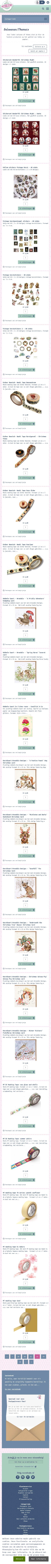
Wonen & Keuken (25, 1510)
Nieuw (25, 1521)
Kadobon (25, 1534)
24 (20, 1362)
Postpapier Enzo (25, 1506)
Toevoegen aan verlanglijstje (15, 105)
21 (31, 1356)
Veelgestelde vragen (25, 1490)
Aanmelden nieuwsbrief (24, 1466)
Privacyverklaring (25, 1499)
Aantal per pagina (37, 51)
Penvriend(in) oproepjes (25, 1528)
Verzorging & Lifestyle (25, 1508)
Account (25, 1488)
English (25, 1495)
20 (25, 1356)
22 (37, 1356)
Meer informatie (38, 1559)
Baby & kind (25, 1512)
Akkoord (19, 1559)
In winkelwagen (26, 101)
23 (43, 1356)
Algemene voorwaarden (25, 1493)
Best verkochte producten (25, 1519)
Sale (25, 1514)
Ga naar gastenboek (13, 1389)
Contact (25, 1497)
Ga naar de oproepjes (25, 1416)
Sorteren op (39, 46)
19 (18, 1356)
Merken (25, 1517)
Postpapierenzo (25, 1526)
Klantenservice (25, 1486)
